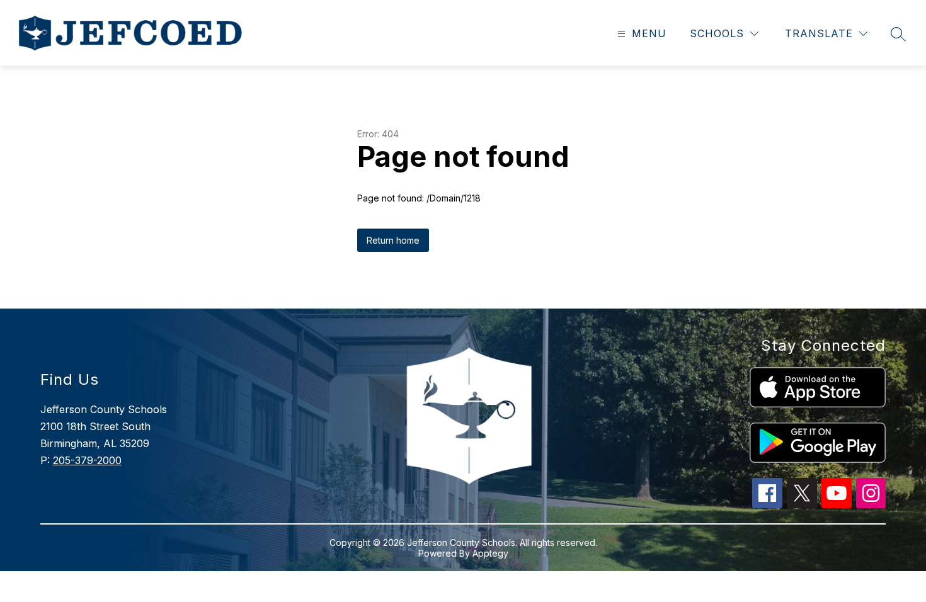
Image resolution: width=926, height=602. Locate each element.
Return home (393, 240)
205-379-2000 (87, 460)
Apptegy (490, 553)
